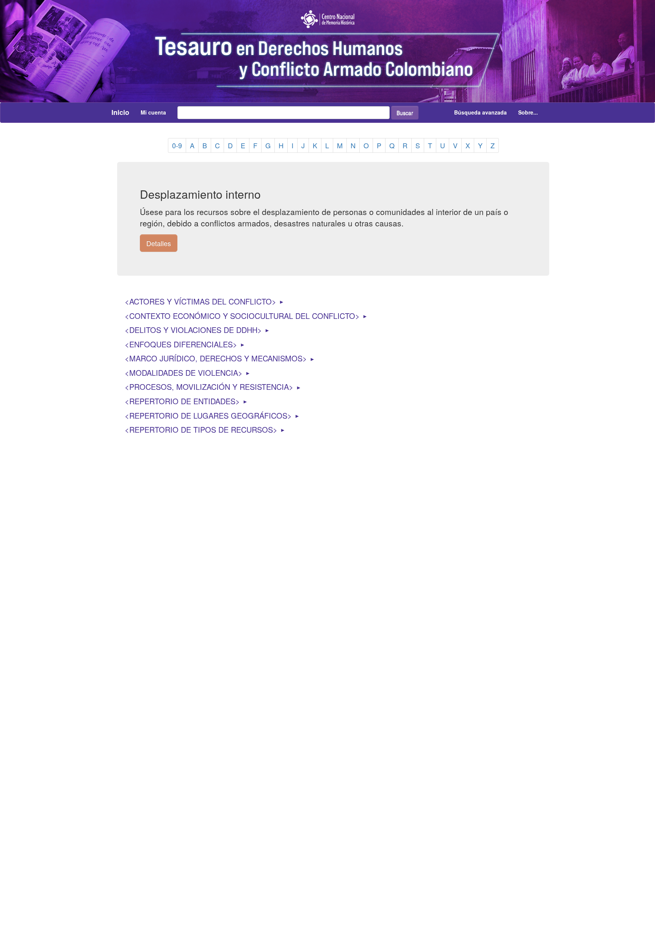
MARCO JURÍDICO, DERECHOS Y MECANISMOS (215, 358)
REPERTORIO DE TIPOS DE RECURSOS (201, 429)
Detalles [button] (158, 243)
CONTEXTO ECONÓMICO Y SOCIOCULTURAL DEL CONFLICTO (242, 315)
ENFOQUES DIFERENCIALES (181, 344)
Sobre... (528, 112)
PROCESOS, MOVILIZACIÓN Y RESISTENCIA (209, 386)
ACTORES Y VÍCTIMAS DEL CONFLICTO (200, 301)
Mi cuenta (153, 112)
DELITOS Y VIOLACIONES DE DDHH (193, 329)
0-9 (177, 145)
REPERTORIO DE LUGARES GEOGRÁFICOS (208, 415)
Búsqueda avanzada (480, 112)
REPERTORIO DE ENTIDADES (182, 401)
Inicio (120, 112)
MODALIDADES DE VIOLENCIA (183, 372)
